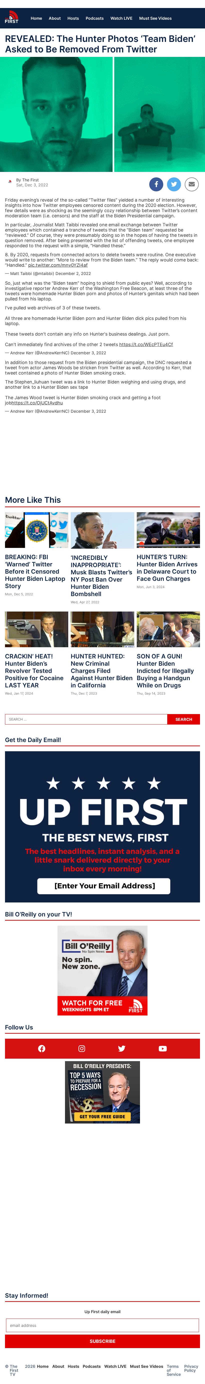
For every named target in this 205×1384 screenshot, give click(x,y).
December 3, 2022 (88, 352)
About (55, 18)
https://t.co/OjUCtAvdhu (37, 402)
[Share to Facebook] (156, 184)
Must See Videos (155, 18)
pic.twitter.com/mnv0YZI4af (58, 265)
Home (36, 18)
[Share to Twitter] (174, 184)
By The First (27, 179)
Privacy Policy (191, 1368)
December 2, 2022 (73, 273)
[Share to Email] (192, 184)
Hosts (73, 18)
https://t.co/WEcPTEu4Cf (146, 344)
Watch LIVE (121, 18)
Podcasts (95, 18)
